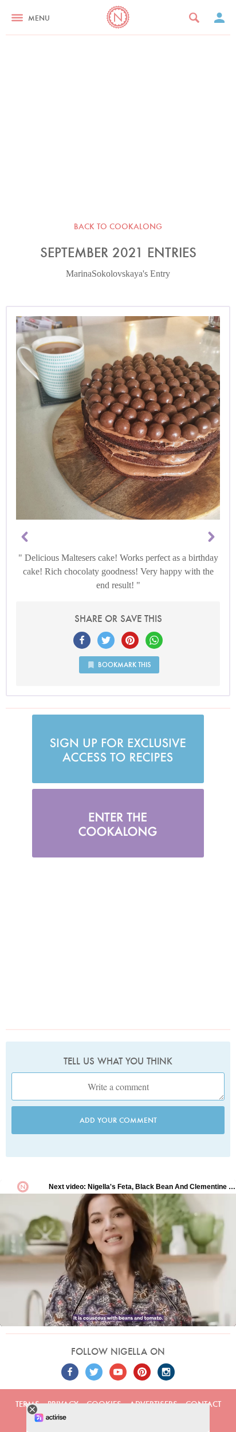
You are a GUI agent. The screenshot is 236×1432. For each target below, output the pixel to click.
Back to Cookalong (118, 226)
